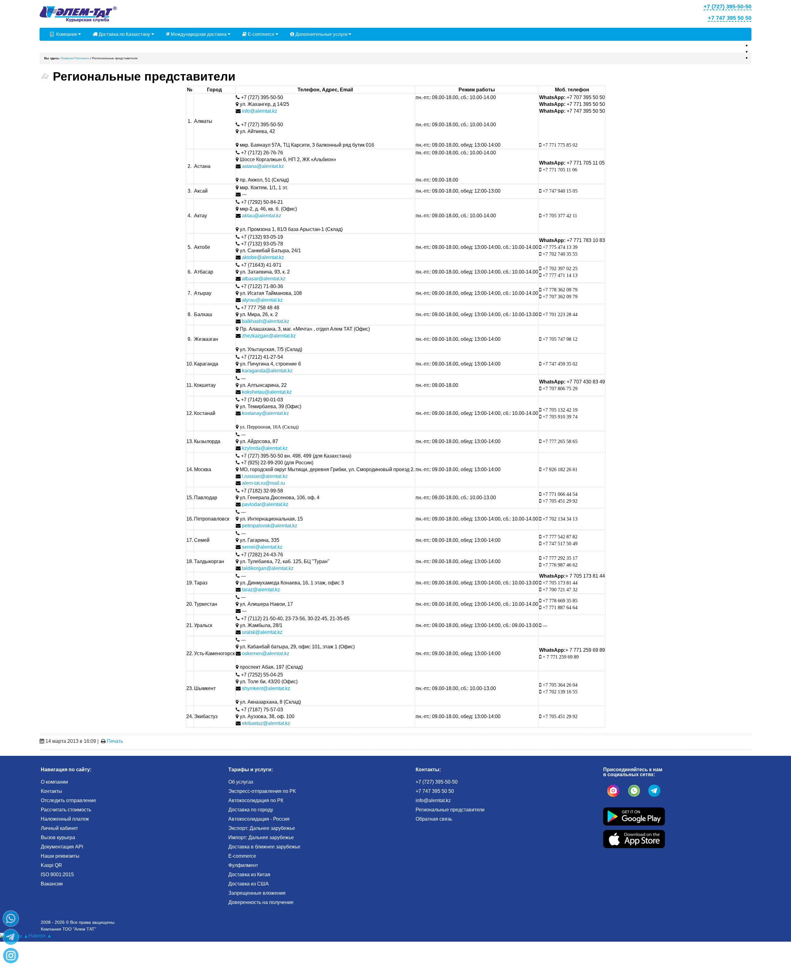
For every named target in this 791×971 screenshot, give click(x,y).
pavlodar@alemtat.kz (265, 504)
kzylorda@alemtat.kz (265, 448)
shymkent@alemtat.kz (266, 688)
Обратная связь (434, 819)
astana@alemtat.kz (263, 166)
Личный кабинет (59, 828)
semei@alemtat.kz (262, 547)
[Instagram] (11, 955)
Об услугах (240, 782)
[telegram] (654, 791)
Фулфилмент (243, 865)
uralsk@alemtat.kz (262, 632)
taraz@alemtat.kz (261, 589)
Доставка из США (248, 883)
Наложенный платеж (65, 819)
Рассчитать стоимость (66, 809)
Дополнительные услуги (321, 34)
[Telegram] (11, 937)
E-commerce (261, 34)
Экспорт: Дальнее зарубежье (261, 828)
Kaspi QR (51, 865)
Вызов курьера (58, 837)
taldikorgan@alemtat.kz (268, 568)
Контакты (51, 791)
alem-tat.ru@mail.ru (263, 483)
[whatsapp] (634, 791)
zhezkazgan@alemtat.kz (269, 335)
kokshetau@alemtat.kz (267, 392)
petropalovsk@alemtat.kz (269, 525)
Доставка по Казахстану (124, 34)
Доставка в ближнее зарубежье (264, 846)
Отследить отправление (68, 800)
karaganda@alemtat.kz (267, 370)
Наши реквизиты (60, 856)
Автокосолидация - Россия (259, 819)
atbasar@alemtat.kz (264, 278)
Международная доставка (199, 34)
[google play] (634, 816)
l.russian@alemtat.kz (265, 476)
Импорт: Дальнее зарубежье (261, 837)
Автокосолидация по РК (255, 800)
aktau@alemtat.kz (261, 215)
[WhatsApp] (11, 918)
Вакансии (52, 883)
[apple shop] (634, 838)
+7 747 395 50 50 (435, 791)
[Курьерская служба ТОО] (78, 13)
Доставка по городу (250, 809)
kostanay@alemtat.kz (265, 413)
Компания (66, 34)
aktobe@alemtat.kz (263, 257)
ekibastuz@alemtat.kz (266, 723)
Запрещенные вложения (257, 893)
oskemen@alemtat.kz (265, 653)
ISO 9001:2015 (57, 874)
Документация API (62, 846)
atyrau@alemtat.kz (262, 300)
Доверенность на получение (261, 902)
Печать (115, 741)
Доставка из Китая (249, 874)
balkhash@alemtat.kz (265, 321)
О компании (54, 782)
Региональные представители (450, 809)
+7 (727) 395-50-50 (437, 782)
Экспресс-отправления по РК (262, 791)
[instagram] (613, 791)
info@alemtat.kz (259, 111)
